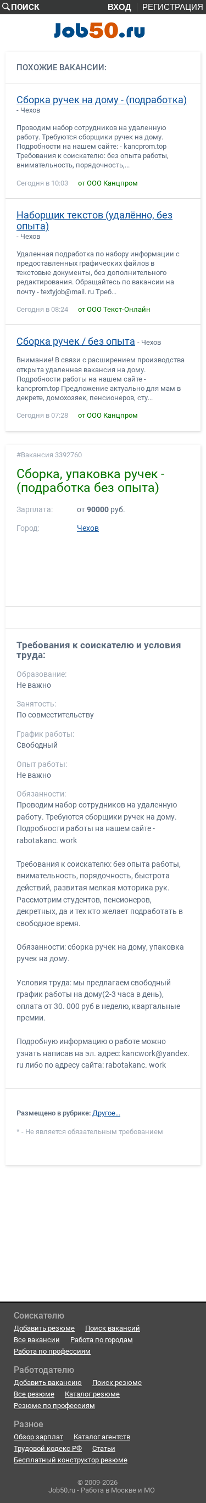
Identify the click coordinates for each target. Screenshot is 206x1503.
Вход (119, 7)
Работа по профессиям (52, 1351)
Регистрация (172, 7)
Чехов (88, 528)
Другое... (106, 1113)
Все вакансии (37, 1340)
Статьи (103, 1448)
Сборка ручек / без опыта (75, 341)
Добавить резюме (44, 1328)
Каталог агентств (102, 1437)
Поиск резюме (117, 1382)
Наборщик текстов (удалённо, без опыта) (94, 221)
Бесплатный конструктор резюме (70, 1460)
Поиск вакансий (112, 1328)
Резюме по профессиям (54, 1405)
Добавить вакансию (48, 1382)
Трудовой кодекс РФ (48, 1448)
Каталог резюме (92, 1394)
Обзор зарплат (38, 1437)
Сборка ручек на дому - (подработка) (101, 99)
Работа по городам (101, 1340)
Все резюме (34, 1394)
